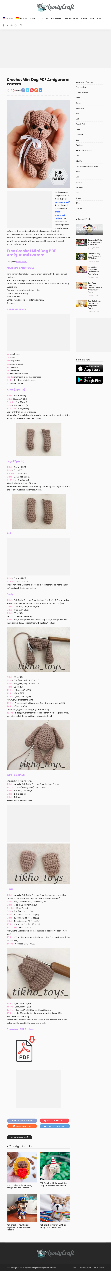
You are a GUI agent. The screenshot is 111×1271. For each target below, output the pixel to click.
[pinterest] (11, 25)
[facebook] (3, 25)
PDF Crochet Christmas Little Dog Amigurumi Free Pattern (53, 1184)
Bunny (84, 18)
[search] (21, 25)
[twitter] (7, 25)
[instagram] (16, 25)
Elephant (79, 145)
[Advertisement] (55, 49)
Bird (77, 113)
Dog (77, 140)
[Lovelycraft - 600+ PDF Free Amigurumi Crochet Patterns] (55, 7)
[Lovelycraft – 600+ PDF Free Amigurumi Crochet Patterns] (55, 1253)
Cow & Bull (80, 124)
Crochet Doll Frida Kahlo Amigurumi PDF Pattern (95, 242)
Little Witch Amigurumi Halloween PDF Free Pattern (93, 270)
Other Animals (82, 92)
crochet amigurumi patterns (60, 214)
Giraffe (79, 161)
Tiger (78, 203)
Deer (78, 129)
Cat (99, 18)
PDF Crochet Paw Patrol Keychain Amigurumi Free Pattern (18, 1227)
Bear (92, 18)
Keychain (80, 108)
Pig (77, 192)
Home (32, 18)
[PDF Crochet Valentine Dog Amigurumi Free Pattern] (22, 1167)
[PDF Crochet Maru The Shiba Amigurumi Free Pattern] (55, 1208)
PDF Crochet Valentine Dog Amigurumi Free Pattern (19, 1186)
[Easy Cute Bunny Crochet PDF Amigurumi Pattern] (81, 303)
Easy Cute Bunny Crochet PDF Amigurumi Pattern (95, 304)
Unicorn (79, 208)
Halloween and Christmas (87, 166)
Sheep (78, 198)
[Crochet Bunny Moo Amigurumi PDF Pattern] (81, 256)
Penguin (79, 187)
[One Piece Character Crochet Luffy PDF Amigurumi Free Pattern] (81, 285)
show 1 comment (18, 1137)
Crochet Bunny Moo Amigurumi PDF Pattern (94, 255)
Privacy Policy (85, 1268)
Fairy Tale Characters (85, 150)
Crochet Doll (70, 18)
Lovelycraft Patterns (49, 18)
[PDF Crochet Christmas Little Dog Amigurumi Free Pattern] (55, 1166)
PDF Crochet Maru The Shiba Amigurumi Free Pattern (53, 1226)
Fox (77, 155)
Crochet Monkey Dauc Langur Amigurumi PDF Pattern (87, 230)
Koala (78, 171)
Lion (77, 177)
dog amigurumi (62, 202)
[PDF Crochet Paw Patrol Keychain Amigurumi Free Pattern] (22, 1208)
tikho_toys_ (21, 261)
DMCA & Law (98, 1268)
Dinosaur (79, 134)
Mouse (79, 182)
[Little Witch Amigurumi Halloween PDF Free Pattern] (81, 269)
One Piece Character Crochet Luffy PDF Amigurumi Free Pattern (95, 287)
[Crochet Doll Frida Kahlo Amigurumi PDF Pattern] (81, 242)
